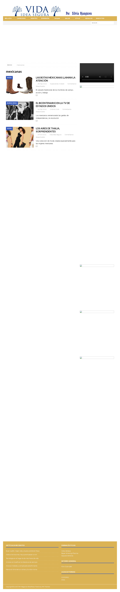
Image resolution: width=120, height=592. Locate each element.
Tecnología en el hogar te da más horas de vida (22, 558)
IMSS (63, 580)
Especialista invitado (57, 84)
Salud (67, 18)
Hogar (57, 18)
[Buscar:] (102, 23)
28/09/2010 (42, 84)
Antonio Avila (54, 109)
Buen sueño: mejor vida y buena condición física (23, 551)
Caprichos (21, 18)
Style (77, 18)
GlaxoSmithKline (67, 556)
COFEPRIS (65, 577)
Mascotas (100, 18)
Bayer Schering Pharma (69, 553)
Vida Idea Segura (55, 135)
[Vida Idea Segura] (60, 15)
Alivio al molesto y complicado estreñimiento (21, 566)
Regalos (88, 18)
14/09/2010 (42, 109)
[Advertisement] (60, 42)
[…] (36, 95)
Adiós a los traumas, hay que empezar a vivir (21, 554)
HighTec (34, 18)
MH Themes (46, 587)
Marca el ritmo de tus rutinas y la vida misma (21, 569)
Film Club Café (66, 566)
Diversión (45, 18)
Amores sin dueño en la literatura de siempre (21, 562)
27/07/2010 (42, 135)
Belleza (8, 18)
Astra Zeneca (66, 551)
